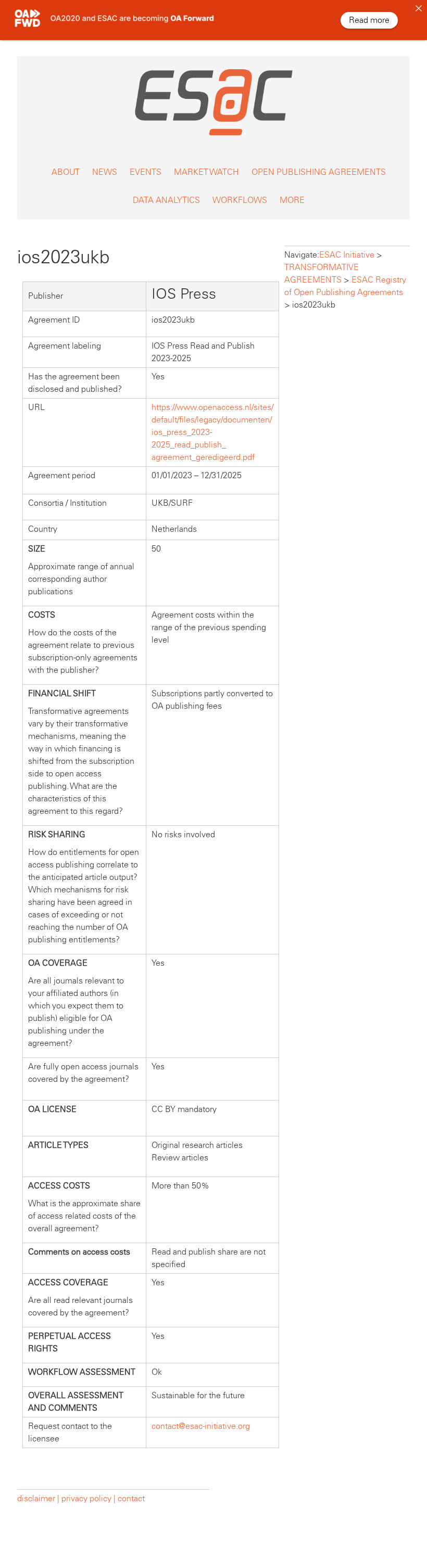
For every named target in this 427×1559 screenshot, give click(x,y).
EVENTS (145, 172)
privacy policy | (88, 1498)
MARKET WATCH (206, 172)
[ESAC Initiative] (213, 136)
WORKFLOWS (239, 200)
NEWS (104, 172)
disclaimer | (39, 1498)
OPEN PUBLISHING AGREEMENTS (319, 172)
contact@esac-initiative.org (201, 1426)
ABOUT (66, 172)
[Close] (418, 8)
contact (131, 1498)
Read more (369, 20)
